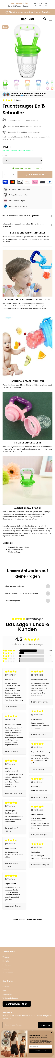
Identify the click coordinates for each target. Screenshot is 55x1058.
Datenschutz (8, 994)
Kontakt (6, 961)
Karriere (6, 969)
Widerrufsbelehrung (10, 998)
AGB (4, 990)
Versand (6, 957)
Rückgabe (7, 965)
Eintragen (45, 1025)
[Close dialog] (51, 1032)
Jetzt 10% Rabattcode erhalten (40, 1051)
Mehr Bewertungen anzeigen (27, 919)
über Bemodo (8, 973)
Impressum (7, 986)
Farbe (5, 156)
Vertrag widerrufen (16, 1003)
